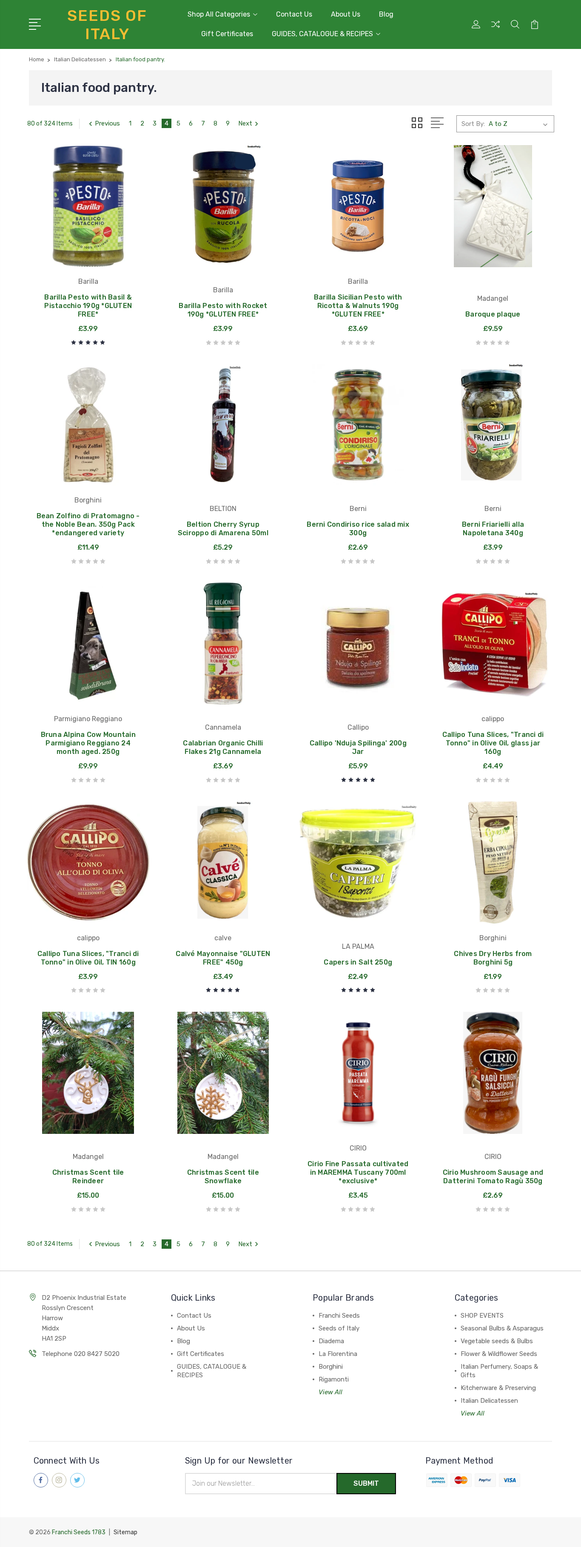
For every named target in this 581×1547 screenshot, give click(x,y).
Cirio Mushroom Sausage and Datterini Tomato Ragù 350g (493, 1176)
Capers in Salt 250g (358, 962)
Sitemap (125, 1532)
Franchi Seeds (339, 1315)
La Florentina (338, 1354)
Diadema (331, 1341)
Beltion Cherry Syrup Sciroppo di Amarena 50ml (223, 528)
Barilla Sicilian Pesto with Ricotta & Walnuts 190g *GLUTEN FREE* (358, 305)
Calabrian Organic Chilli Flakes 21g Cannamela (223, 747)
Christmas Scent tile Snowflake (223, 1176)
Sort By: (473, 124)
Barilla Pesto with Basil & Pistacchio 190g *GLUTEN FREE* (88, 305)
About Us (345, 14)
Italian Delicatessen (489, 1400)
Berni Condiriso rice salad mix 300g (358, 528)
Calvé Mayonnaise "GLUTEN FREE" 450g (223, 958)
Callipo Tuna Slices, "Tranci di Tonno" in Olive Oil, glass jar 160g (493, 743)
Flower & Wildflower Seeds (499, 1354)
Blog (386, 14)
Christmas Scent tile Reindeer (88, 1176)
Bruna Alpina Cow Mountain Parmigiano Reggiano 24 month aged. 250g (88, 743)
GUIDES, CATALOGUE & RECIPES (322, 34)
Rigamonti (334, 1379)
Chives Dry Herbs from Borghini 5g (493, 958)
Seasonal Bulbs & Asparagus (502, 1328)
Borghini (331, 1366)
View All (330, 1392)
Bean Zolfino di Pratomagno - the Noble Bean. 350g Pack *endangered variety (88, 524)
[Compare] (495, 29)
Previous (107, 123)
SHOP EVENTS (482, 1315)
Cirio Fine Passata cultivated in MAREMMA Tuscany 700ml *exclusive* (358, 1172)
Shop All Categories (219, 14)
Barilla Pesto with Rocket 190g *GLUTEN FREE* (223, 310)
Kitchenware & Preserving (498, 1388)
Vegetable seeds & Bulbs (497, 1341)
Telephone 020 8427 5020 (81, 1354)
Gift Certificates (227, 34)
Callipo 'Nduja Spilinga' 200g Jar (358, 747)
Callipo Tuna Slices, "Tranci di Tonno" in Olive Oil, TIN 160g (88, 958)
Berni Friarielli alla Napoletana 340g (493, 528)
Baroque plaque (493, 314)
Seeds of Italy (339, 1328)
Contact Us (294, 14)
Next (245, 123)
